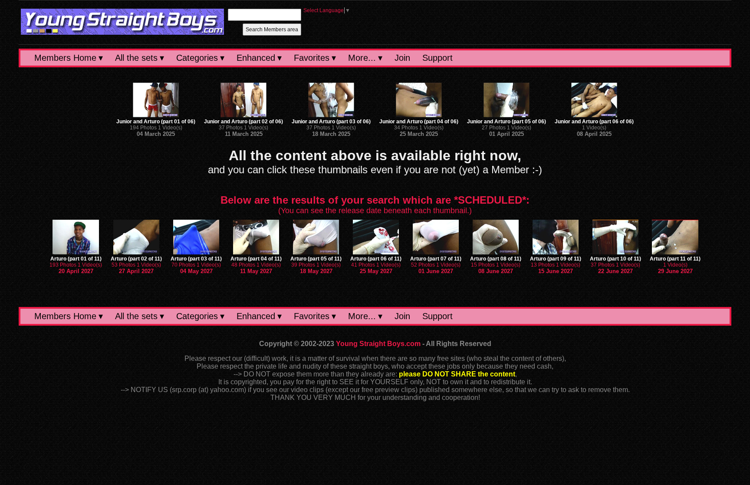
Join (402, 58)
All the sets (136, 58)
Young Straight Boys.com (378, 343)
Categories (197, 58)
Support (437, 58)
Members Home (65, 58)
